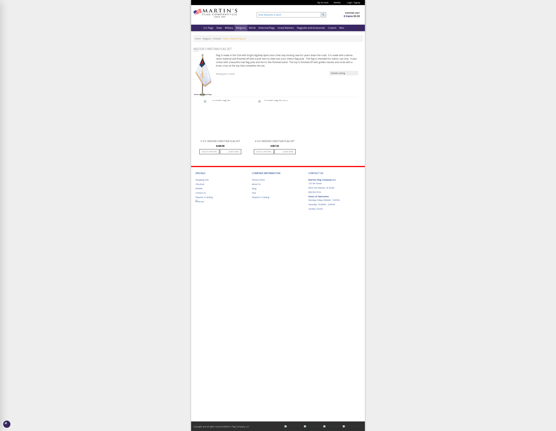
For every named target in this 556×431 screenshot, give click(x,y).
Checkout (199, 184)
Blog (254, 188)
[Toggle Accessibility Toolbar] (7, 424)
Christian (217, 38)
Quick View (233, 151)
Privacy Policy (258, 179)
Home (198, 38)
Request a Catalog (204, 197)
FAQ (254, 192)
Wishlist (199, 188)
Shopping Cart (202, 179)
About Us (256, 184)
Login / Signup (353, 2)
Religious (207, 38)
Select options (209, 151)
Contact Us (200, 192)
